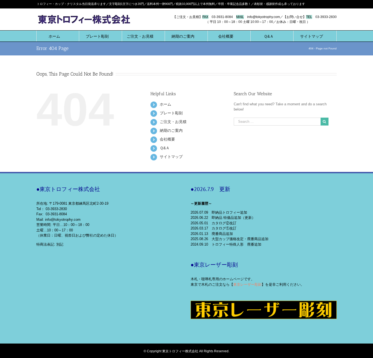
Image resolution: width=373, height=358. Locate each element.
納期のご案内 (171, 130)
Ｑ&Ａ (165, 148)
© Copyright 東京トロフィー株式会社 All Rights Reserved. (186, 351)
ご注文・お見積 (173, 122)
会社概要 (167, 139)
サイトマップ (171, 156)
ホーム (165, 104)
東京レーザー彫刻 (247, 284)
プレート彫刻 (171, 113)
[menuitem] (54, 36)
